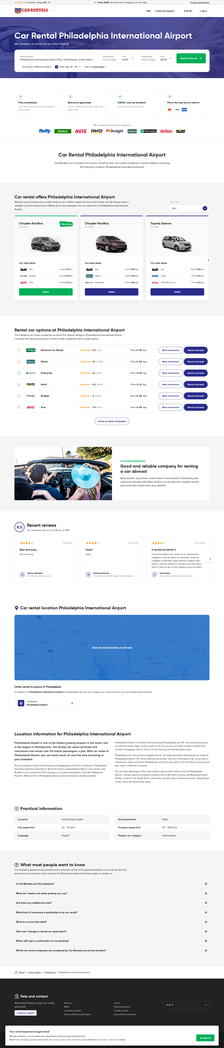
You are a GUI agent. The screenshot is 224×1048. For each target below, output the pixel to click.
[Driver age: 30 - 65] (56, 66)
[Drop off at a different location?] (19, 66)
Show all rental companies (112, 421)
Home (22, 972)
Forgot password (122, 1007)
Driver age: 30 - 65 (68, 66)
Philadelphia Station (37, 703)
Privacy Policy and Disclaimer (77, 1014)
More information (170, 350)
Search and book (196, 350)
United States (34, 972)
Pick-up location (26, 56)
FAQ (148, 11)
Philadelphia (50, 972)
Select (46, 292)
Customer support (164, 11)
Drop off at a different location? (36, 66)
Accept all (205, 1038)
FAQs (66, 1007)
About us (68, 1003)
